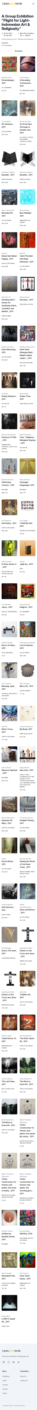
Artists (4, 1380)
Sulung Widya (25, 1231)
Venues (5, 1389)
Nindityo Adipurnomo (27, 347)
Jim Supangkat (7, 45)
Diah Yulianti (6, 767)
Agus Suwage (7, 1273)
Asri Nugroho (6, 520)
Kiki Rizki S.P (6, 297)
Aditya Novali (24, 297)
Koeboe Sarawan (8, 347)
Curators (5, 1385)
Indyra (4, 859)
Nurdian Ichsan (7, 1231)
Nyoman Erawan (7, 479)
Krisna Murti (24, 393)
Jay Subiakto (6, 604)
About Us (23, 1376)
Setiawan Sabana (8, 172)
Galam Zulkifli (7, 1036)
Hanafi (22, 561)
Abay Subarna (25, 479)
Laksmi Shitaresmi (26, 726)
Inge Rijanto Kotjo (26, 948)
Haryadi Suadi (7, 77)
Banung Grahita (25, 859)
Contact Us (24, 1380)
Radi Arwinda (24, 210)
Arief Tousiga (24, 683)
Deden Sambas (7, 643)
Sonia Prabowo (7, 905)
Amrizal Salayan (25, 435)
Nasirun (22, 253)
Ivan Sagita (24, 520)
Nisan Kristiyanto (8, 818)
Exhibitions (6, 1376)
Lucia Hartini (6, 121)
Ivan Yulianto (6, 683)
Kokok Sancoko (25, 121)
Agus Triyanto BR (8, 210)
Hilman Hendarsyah (9, 435)
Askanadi (23, 992)
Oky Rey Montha (26, 1036)
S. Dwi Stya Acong (26, 818)
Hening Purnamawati (27, 643)
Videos (4, 1393)
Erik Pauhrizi (24, 1273)
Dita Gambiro (24, 77)
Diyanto (4, 253)
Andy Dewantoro (26, 1079)
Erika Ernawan (7, 561)
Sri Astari (5, 393)
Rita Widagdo (6, 948)
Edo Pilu (4, 726)
